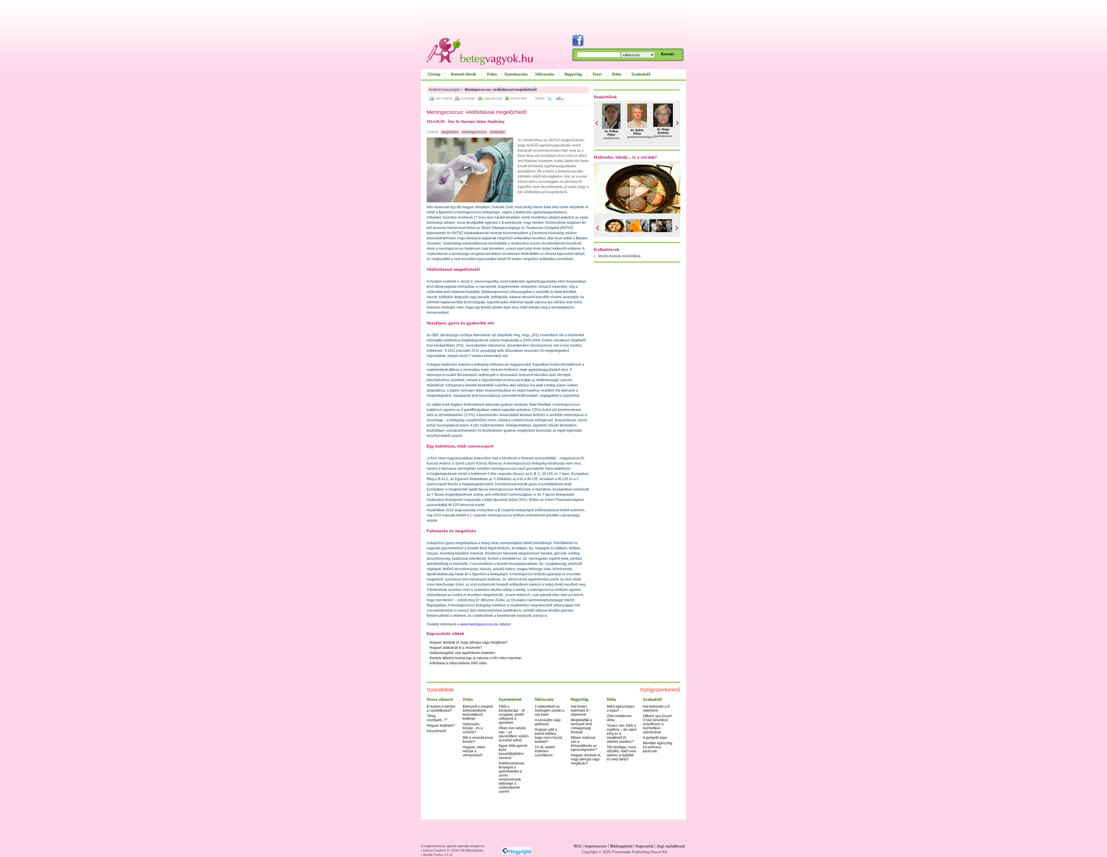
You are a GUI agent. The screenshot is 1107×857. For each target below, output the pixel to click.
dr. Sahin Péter (637, 131)
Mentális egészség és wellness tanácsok (657, 747)
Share (540, 98)
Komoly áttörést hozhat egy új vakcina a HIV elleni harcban (476, 658)
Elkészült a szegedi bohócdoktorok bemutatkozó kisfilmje (478, 712)
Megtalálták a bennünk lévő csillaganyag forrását (581, 726)
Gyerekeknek (510, 699)
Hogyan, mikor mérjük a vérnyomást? (474, 751)
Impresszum (596, 846)
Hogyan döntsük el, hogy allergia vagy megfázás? (469, 642)
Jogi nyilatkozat (670, 846)
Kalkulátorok (606, 249)
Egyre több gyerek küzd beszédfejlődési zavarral (513, 752)
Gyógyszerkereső (660, 690)
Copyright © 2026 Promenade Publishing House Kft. (624, 852)
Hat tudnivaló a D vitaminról (656, 708)
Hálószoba (544, 74)
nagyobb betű (492, 98)
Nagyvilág (573, 74)
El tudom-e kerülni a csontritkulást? (441, 708)
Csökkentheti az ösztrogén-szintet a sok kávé (549, 710)
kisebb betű (519, 98)
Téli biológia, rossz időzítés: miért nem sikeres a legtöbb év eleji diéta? (621, 753)
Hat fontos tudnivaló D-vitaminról (580, 710)
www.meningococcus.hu (478, 624)
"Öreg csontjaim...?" (437, 718)
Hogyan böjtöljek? (441, 725)
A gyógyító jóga (655, 738)
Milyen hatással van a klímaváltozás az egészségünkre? (584, 744)
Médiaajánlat (621, 846)
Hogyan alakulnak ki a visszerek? (456, 648)
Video (492, 74)
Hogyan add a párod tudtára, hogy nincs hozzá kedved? (548, 736)
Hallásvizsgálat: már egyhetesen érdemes (462, 653)
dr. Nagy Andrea (663, 130)
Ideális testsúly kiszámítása (619, 256)
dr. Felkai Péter (611, 132)
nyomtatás (468, 98)
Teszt (597, 74)
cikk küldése (444, 98)
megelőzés (450, 132)
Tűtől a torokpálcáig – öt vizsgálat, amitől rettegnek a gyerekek (512, 714)
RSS (577, 846)
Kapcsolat (644, 846)
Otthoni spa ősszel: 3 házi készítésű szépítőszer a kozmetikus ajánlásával (658, 724)
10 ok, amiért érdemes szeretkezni (545, 751)
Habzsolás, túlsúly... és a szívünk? (625, 157)
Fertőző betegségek (444, 90)
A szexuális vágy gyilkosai (548, 722)
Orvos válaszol (440, 699)
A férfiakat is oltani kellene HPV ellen (458, 663)
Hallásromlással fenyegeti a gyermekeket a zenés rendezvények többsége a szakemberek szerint (511, 777)
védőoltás (497, 132)
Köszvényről (436, 731)
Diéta (616, 74)
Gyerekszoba (516, 74)
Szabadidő (640, 74)
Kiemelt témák (463, 74)
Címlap (434, 74)
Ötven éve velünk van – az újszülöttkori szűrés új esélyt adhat (514, 734)
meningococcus (474, 132)
